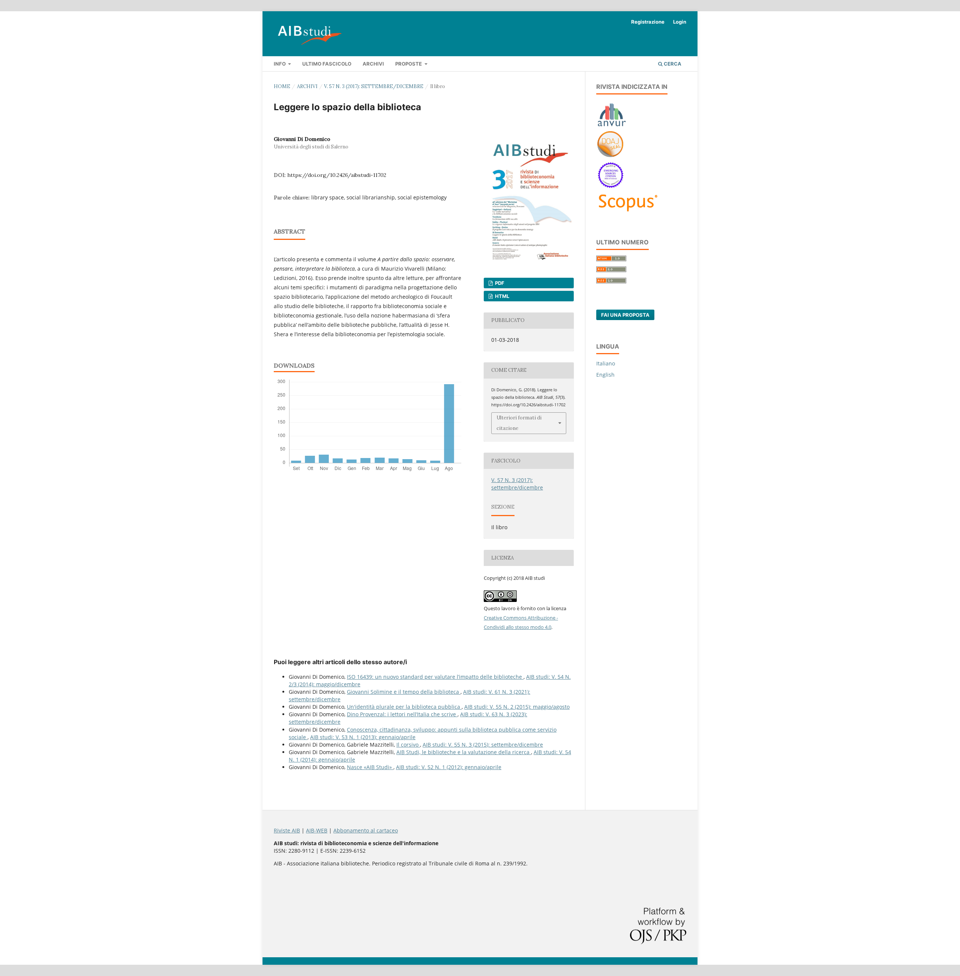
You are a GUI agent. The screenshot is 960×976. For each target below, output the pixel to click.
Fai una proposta (625, 315)
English (605, 374)
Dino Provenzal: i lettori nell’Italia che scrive (402, 714)
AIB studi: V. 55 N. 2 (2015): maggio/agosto (517, 706)
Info (280, 64)
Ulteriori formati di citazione (519, 423)
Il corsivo (408, 744)
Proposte (409, 64)
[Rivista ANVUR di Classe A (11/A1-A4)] (611, 126)
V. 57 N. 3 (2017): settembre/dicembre (373, 86)
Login (679, 22)
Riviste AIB (287, 830)
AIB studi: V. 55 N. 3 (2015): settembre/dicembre (483, 744)
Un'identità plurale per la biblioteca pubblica (404, 706)
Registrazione (647, 22)
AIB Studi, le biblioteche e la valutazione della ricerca (463, 752)
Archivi (373, 64)
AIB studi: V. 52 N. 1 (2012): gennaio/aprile (448, 767)
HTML (501, 296)
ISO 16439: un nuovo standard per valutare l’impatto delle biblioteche (435, 676)
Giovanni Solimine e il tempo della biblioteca (403, 691)
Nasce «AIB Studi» (370, 767)
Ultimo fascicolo (326, 64)
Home (282, 86)
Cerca (672, 64)
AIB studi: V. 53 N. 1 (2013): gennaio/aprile (363, 737)
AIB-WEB (316, 830)
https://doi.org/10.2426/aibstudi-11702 (336, 175)
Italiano (605, 363)
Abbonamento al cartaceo (365, 830)
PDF (499, 283)
